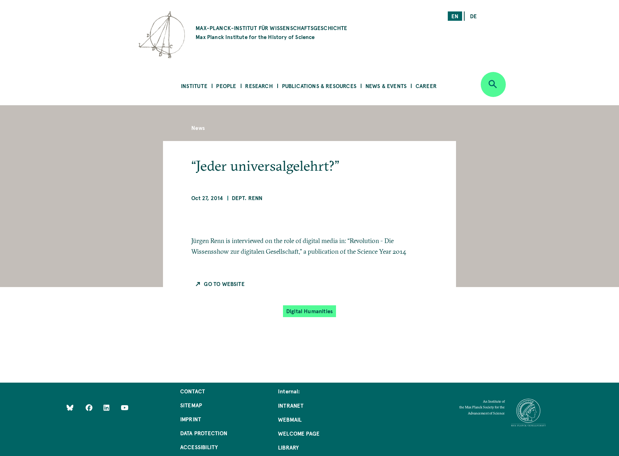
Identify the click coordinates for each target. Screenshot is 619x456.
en (455, 16)
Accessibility (199, 447)
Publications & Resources (319, 85)
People (226, 85)
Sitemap (191, 405)
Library (288, 447)
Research (259, 85)
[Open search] (493, 84)
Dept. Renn (247, 198)
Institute (194, 85)
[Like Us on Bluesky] (70, 407)
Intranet (290, 405)
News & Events (386, 85)
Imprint (190, 419)
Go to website (224, 283)
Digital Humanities (309, 311)
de (473, 16)
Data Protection (204, 433)
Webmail (290, 419)
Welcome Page (299, 433)
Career (426, 85)
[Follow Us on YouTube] (124, 407)
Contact (192, 391)
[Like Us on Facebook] (90, 407)
